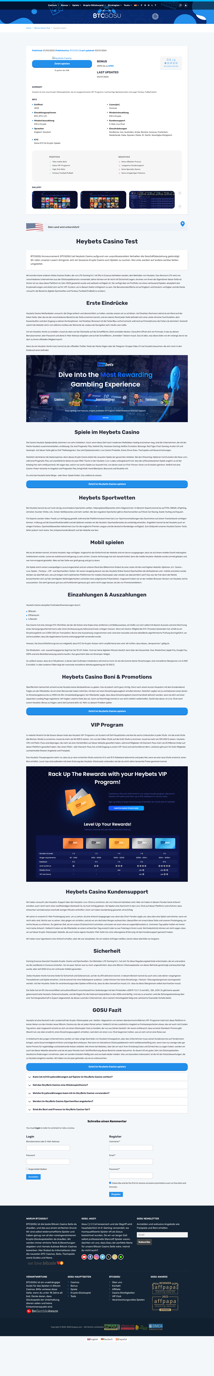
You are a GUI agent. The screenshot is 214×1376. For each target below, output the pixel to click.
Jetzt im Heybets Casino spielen (107, 484)
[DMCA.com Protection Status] (155, 1327)
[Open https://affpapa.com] (165, 1287)
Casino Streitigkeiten (123, 1292)
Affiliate (116, 1289)
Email (112, 1155)
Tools (127, 5)
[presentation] (180, 193)
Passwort (30, 1155)
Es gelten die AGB (62, 70)
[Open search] (180, 5)
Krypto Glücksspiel (93, 5)
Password (114, 1169)
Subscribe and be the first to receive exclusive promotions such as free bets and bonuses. (147, 1185)
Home (28, 28)
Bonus (64, 5)
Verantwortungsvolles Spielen (128, 1299)
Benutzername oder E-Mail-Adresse (42, 1141)
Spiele (75, 5)
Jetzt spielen (62, 63)
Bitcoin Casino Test (42, 28)
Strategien (114, 5)
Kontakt (116, 1285)
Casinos (52, 5)
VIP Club (116, 1296)
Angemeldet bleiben (37, 1169)
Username (114, 1141)
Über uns (117, 1282)
